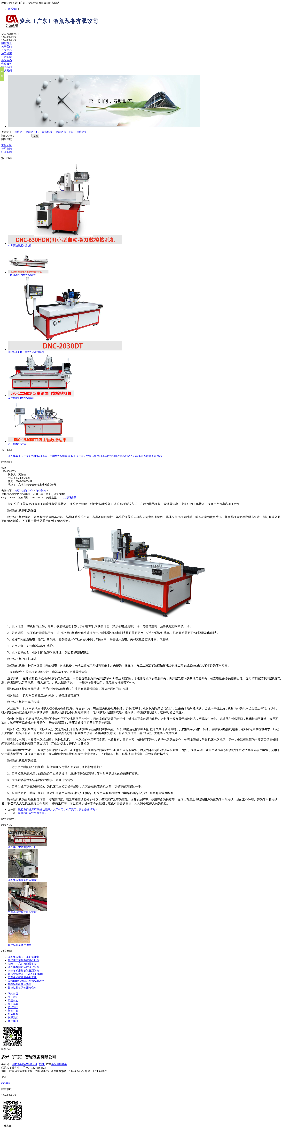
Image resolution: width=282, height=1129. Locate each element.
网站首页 (6, 43)
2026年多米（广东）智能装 (23, 456)
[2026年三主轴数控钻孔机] (27, 844)
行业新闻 (6, 152)
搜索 (35, 135)
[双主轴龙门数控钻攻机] (41, 395)
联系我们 (13, 8)
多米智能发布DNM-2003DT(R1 (25, 974)
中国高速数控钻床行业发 (22, 912)
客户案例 (6, 70)
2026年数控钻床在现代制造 (115, 456)
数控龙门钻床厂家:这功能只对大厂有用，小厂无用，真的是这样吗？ (57, 809)
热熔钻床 (60, 132)
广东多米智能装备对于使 (22, 977)
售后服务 (6, 63)
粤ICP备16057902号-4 (24, 1064)
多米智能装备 (59, 1064)
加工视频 (6, 53)
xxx (71, 132)
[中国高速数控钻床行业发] (27, 909)
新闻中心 (6, 60)
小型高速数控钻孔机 (19, 245)
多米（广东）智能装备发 (84, 456)
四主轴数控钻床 (17, 444)
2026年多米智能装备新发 (22, 879)
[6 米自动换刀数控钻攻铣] (28, 272)
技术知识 (6, 57)
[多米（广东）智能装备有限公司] (50, 27)
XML (42, 1064)
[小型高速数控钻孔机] (65, 243)
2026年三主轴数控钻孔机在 (54, 456)
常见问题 (6, 145)
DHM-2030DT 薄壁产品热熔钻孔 (26, 352)
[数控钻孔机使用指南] (19, 942)
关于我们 (6, 46)
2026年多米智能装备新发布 (146, 456)
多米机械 (47, 132)
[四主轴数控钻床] (40, 441)
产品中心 (6, 50)
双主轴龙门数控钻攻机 (21, 398)
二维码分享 (69, 497)
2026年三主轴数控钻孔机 (22, 847)
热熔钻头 (81, 132)
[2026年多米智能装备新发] (23, 877)
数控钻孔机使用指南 (19, 944)
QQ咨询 (5, 1083)
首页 (17, 490)
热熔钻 (18, 132)
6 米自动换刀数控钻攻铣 (22, 275)
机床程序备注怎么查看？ (32, 813)
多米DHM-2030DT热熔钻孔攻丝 (26, 980)
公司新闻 (6, 148)
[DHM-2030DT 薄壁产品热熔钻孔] (65, 349)
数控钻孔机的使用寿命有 (22, 987)
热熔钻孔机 (32, 132)
